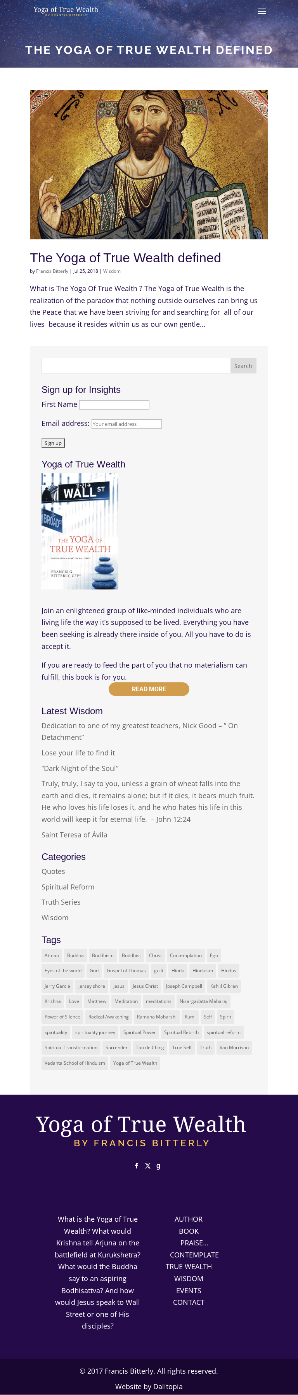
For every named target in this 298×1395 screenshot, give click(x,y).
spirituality (56, 1032)
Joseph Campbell (184, 986)
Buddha (75, 955)
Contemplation (186, 955)
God (94, 970)
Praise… (194, 1242)
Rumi (190, 1016)
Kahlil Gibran (224, 986)
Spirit (225, 1016)
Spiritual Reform (68, 886)
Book (189, 1231)
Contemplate (194, 1254)
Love (74, 1001)
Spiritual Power (139, 1032)
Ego (214, 955)
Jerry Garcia (57, 986)
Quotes (53, 871)
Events (188, 1290)
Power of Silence (62, 1016)
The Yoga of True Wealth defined (125, 257)
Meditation (126, 1001)
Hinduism (202, 970)
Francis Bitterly (52, 271)
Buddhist (131, 955)
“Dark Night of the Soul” (80, 768)
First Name (59, 404)
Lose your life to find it (78, 752)
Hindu (178, 970)
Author (189, 1219)
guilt (158, 970)
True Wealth (189, 1266)
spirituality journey (95, 1032)
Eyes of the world (63, 970)
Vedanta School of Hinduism (75, 1063)
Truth (205, 1047)
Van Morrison (234, 1047)
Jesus (119, 986)
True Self (182, 1047)
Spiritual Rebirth (181, 1032)
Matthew (96, 1001)
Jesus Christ (145, 986)
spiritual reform (224, 1032)
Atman (52, 955)
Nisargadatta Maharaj (203, 1001)
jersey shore (91, 986)
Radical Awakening (108, 1016)
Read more (149, 689)
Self (208, 1016)
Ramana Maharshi (157, 1016)
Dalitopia (168, 1386)
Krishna (53, 1001)
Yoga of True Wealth (135, 1063)
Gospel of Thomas (126, 970)
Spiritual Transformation (71, 1047)
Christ (155, 955)
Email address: (67, 423)
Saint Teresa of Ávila (74, 834)
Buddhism (103, 955)
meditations (159, 1001)
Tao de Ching (150, 1047)
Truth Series (61, 902)
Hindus (228, 970)
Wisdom (112, 271)
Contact (188, 1302)
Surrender (117, 1047)
